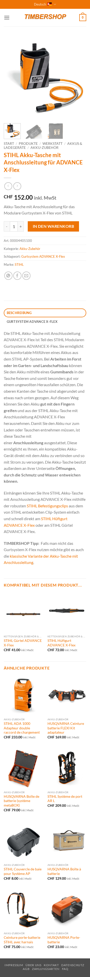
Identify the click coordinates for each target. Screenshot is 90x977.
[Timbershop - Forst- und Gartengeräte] (45, 18)
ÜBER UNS (33, 965)
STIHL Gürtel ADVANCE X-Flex (23, 643)
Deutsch (40, 4)
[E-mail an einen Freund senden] (26, 276)
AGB (26, 969)
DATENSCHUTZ (72, 965)
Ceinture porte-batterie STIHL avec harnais (22, 940)
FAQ (65, 969)
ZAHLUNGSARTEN (46, 969)
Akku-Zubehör (44, 148)
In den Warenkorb (53, 226)
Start (9, 144)
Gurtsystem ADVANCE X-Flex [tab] (32, 322)
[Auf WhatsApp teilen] (8, 276)
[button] (7, 17)
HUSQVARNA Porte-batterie (64, 940)
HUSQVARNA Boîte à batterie (64, 871)
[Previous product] (17, 186)
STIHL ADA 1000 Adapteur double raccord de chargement (22, 728)
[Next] (78, 78)
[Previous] (11, 78)
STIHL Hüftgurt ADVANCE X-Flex (62, 643)
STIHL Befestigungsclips (47, 505)
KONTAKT (51, 965)
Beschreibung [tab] (19, 313)
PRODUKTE (28, 144)
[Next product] (8, 186)
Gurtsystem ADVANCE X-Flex (43, 256)
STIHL (19, 264)
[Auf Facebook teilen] (17, 276)
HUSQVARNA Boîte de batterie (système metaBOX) (21, 800)
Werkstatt (52, 144)
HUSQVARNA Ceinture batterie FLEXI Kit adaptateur (66, 728)
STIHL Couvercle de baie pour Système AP (23, 871)
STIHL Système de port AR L (65, 798)
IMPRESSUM (13, 965)
